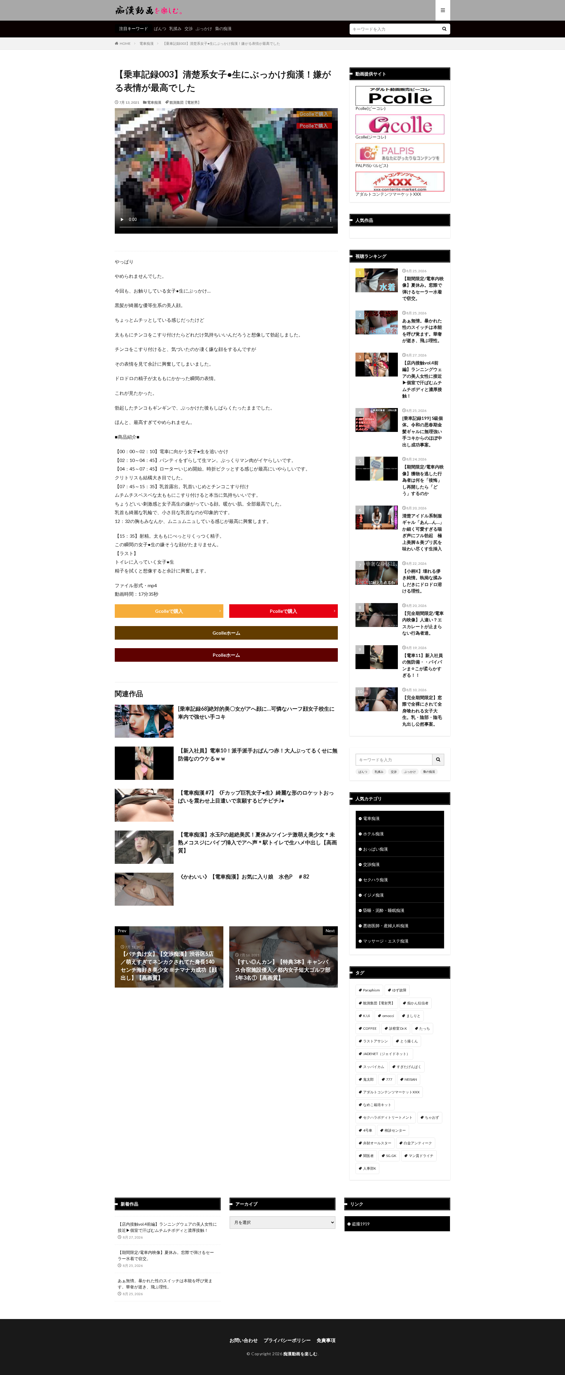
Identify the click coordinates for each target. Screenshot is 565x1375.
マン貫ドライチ (421, 1155)
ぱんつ (160, 28)
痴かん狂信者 (417, 1003)
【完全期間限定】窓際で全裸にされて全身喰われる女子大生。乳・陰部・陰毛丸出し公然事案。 (422, 711)
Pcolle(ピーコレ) (370, 108)
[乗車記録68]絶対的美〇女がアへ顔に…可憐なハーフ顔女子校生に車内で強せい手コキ (256, 712)
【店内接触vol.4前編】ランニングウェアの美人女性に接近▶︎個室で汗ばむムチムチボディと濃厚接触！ (422, 379)
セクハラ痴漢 (375, 879)
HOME (125, 43)
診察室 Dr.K (398, 1028)
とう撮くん (409, 1041)
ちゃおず (432, 1117)
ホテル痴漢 (373, 833)
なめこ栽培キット (377, 1104)
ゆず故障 (399, 990)
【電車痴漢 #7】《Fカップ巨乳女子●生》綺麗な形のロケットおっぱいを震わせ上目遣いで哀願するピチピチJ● (256, 796)
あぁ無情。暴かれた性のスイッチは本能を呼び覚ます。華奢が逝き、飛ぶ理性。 (422, 330)
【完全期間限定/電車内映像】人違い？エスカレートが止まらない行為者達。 (423, 623)
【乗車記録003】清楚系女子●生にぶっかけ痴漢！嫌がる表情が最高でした (221, 43)
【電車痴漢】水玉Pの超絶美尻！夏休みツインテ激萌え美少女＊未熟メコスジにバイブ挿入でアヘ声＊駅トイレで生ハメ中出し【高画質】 (257, 842)
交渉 (189, 28)
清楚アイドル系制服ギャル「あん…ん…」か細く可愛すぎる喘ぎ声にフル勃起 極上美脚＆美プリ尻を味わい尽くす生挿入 (423, 532)
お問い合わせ (244, 1340)
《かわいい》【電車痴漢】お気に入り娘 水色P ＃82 (243, 876)
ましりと (413, 1015)
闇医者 (368, 1155)
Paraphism (371, 990)
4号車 (367, 1130)
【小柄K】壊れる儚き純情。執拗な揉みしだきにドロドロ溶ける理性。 (422, 581)
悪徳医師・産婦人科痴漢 (385, 925)
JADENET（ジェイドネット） (386, 1054)
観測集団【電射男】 (185, 102)
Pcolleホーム (226, 655)
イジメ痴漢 (373, 894)
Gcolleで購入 (169, 611)
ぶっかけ (204, 28)
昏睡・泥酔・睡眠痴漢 (383, 910)
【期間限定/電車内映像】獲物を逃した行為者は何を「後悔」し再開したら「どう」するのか (423, 480)
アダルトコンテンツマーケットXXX (388, 194)
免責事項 (326, 1340)
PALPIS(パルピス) (371, 165)
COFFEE (370, 1028)
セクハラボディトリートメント (388, 1117)
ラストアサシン (375, 1041)
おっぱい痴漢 (375, 848)
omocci (388, 1015)
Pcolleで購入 (283, 611)
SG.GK (391, 1155)
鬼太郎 (368, 1079)
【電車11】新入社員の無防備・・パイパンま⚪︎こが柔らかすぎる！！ (422, 665)
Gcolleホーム (226, 632)
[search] (444, 29)
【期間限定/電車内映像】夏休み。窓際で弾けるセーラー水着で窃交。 (423, 288)
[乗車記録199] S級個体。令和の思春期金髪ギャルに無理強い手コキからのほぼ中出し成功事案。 (422, 431)
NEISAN (411, 1079)
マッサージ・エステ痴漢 (385, 940)
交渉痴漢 (371, 864)
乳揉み (175, 28)
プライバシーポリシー (287, 1340)
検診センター (395, 1130)
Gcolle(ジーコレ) (370, 136)
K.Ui (366, 1015)
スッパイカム (373, 1066)
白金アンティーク (418, 1143)
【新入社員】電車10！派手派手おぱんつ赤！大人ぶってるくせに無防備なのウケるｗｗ (258, 754)
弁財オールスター (377, 1143)
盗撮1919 (361, 1223)
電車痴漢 (146, 43)
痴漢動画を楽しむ (300, 1353)
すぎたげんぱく (409, 1066)
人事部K (369, 1168)
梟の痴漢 (223, 28)
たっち (424, 1028)
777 (389, 1079)
